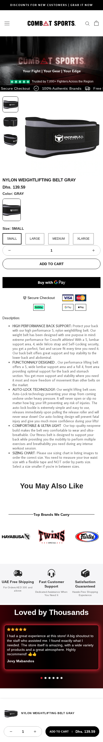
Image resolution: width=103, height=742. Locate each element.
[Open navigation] (7, 23)
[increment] (93, 250)
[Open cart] (96, 23)
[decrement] (9, 250)
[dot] (41, 678)
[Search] (87, 23)
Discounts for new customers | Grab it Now (51, 4)
